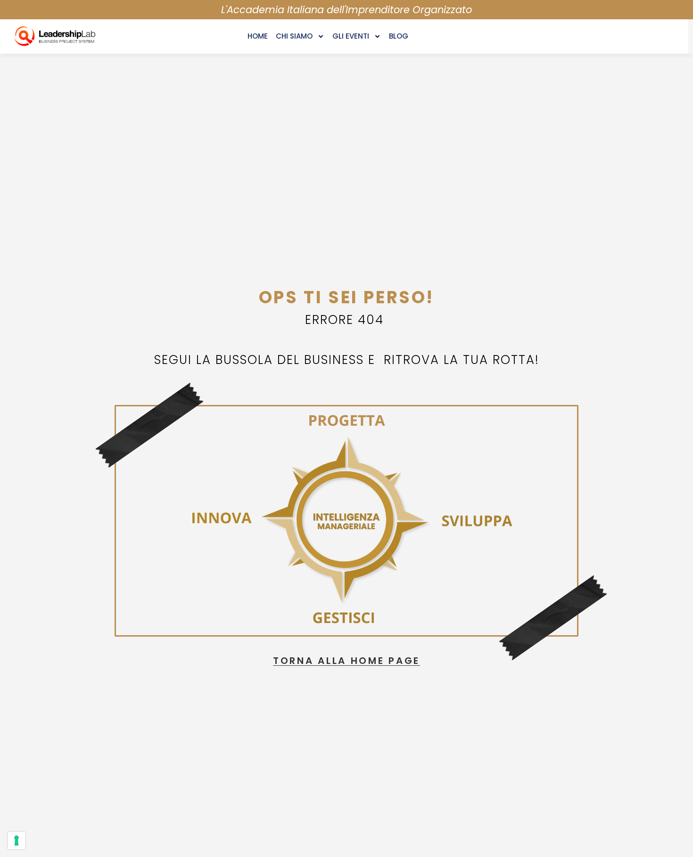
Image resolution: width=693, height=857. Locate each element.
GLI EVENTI (350, 36)
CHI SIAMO (294, 36)
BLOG (398, 36)
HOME (258, 36)
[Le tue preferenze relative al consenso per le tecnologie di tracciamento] (16, 840)
